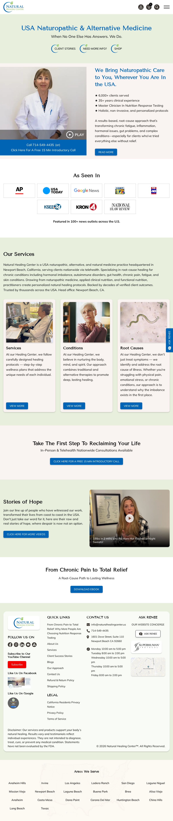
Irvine (44, 783)
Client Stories (65, 48)
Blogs (50, 662)
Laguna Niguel (155, 783)
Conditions (73, 348)
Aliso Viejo (155, 791)
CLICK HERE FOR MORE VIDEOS (26, 534)
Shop (118, 48)
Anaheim (17, 800)
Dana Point (73, 800)
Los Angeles (72, 783)
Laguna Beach (73, 791)
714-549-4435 (43, 145)
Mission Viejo (17, 791)
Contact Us (53, 674)
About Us (52, 643)
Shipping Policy (56, 686)
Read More (106, 152)
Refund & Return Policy (60, 680)
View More (17, 405)
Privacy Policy (55, 712)
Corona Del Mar (100, 800)
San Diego (127, 783)
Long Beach (17, 808)
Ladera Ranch (100, 783)
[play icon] (43, 103)
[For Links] (167, 7)
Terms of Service (56, 718)
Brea (128, 791)
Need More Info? (95, 48)
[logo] (13, 7)
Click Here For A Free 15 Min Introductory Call (43, 150)
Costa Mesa (45, 800)
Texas (45, 808)
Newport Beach (45, 791)
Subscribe (17, 664)
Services (13, 348)
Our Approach (55, 668)
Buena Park (100, 791)
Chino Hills (155, 800)
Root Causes (131, 348)
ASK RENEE (150, 633)
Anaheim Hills (17, 783)
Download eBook (86, 589)
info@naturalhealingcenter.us (108, 624)
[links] (156, 7)
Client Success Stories (59, 656)
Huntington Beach (128, 800)
